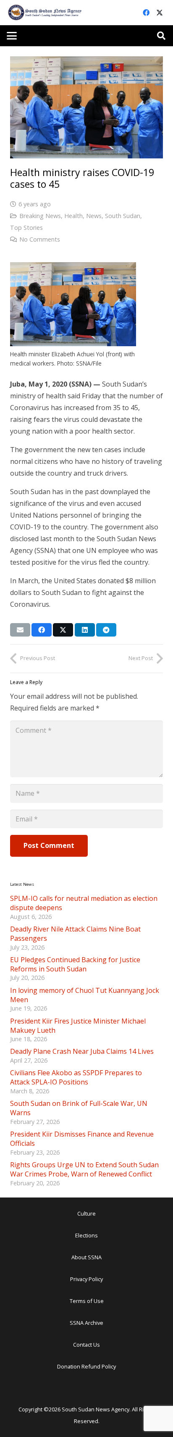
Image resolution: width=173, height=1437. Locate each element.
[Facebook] (146, 12)
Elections (86, 1235)
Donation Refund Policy (86, 1366)
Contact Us (86, 1344)
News (94, 216)
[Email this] (20, 630)
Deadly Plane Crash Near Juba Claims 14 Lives (82, 1051)
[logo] (45, 12)
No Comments (39, 239)
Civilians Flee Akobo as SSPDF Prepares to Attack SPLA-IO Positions (76, 1077)
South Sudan (122, 216)
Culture (86, 1213)
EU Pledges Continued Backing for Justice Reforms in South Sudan (75, 964)
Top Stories (26, 228)
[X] (159, 12)
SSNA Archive (86, 1322)
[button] (11, 36)
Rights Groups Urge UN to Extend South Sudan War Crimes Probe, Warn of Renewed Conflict (84, 1169)
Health (73, 216)
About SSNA (86, 1257)
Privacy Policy (86, 1279)
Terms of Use (87, 1301)
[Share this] (41, 630)
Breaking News (40, 216)
